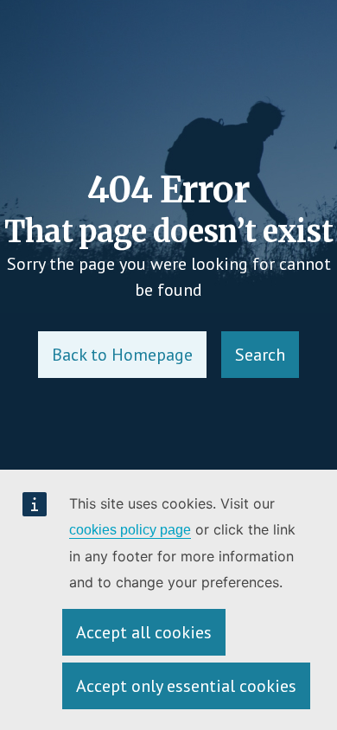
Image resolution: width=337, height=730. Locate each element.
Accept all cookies (144, 632)
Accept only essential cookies (186, 686)
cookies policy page (130, 529)
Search (260, 354)
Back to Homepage (122, 354)
